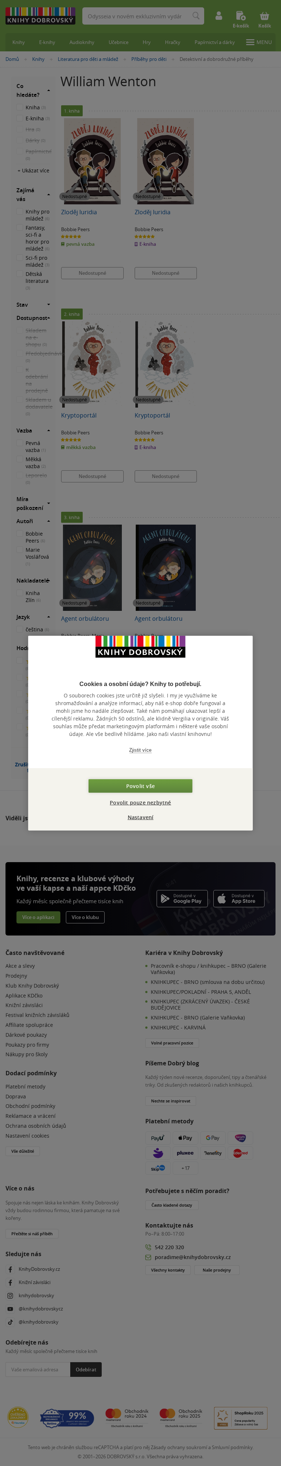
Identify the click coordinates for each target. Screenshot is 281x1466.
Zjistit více (140, 750)
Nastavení (141, 816)
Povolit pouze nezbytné (140, 802)
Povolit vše (140, 785)
